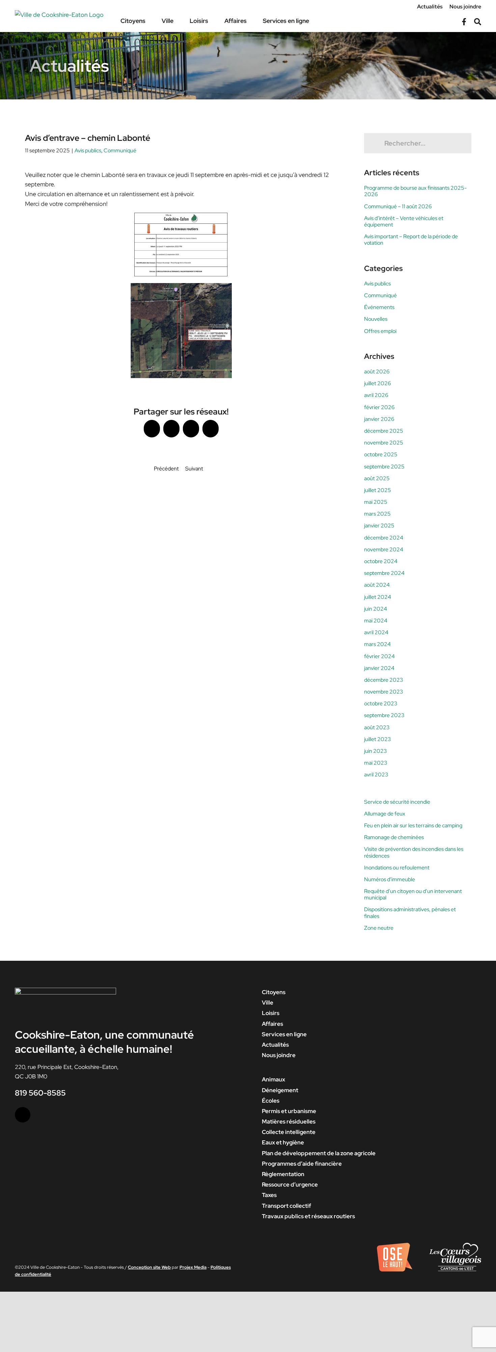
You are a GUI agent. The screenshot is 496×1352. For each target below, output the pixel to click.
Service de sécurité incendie (397, 801)
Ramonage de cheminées (394, 837)
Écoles (270, 1100)
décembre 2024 (383, 537)
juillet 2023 (377, 739)
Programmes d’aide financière (302, 1163)
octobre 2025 (380, 454)
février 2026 (379, 407)
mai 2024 (375, 620)
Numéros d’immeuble (389, 879)
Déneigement (280, 1090)
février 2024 (379, 656)
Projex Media (193, 1267)
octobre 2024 (380, 561)
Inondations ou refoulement (397, 867)
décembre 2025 (383, 430)
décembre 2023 (383, 679)
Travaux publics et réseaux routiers (308, 1216)
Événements (379, 307)
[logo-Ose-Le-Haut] (394, 1245)
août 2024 (377, 584)
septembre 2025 (384, 466)
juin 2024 (375, 608)
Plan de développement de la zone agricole (319, 1153)
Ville (267, 1002)
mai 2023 (375, 762)
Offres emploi (380, 331)
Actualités (275, 1044)
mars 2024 (377, 644)
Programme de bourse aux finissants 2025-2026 (415, 191)
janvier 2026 (379, 419)
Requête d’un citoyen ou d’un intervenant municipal (413, 894)
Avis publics (88, 150)
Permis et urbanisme (289, 1111)
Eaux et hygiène (283, 1142)
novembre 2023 (383, 691)
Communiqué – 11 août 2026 (398, 206)
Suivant (194, 468)
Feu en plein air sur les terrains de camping (413, 825)
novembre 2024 (383, 549)
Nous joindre (279, 1055)
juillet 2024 (377, 597)
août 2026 (377, 371)
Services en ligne (284, 1034)
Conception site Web (149, 1267)
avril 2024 (376, 632)
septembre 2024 (384, 573)
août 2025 (377, 478)
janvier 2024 (379, 668)
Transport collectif (286, 1205)
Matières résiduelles (288, 1121)
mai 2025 (375, 501)
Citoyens (273, 992)
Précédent (166, 468)
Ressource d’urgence (290, 1184)
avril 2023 (376, 774)
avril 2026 (376, 395)
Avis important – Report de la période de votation (411, 239)
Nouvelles (375, 319)
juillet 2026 (377, 383)
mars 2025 (377, 513)
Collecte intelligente (288, 1132)
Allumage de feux (384, 813)
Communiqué (120, 150)
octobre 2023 (380, 703)
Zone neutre (378, 927)
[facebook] (22, 1115)
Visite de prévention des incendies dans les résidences (413, 852)
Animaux (273, 1079)
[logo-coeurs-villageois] (455, 1245)
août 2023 (377, 727)
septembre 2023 (384, 715)
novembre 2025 (383, 442)
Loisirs (270, 1013)
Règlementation (283, 1174)
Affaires (272, 1023)
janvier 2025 (379, 525)
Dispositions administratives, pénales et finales (410, 912)
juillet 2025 (377, 490)
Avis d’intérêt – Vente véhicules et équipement (403, 221)
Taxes (269, 1195)
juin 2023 (375, 751)
